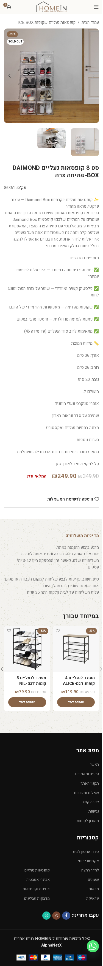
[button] (93, 75)
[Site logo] (52, 7)
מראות (93, 889)
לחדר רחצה (90, 870)
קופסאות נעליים (37, 870)
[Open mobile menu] (96, 6)
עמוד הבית (90, 22)
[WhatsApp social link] (46, 915)
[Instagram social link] (56, 915)
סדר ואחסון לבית (86, 851)
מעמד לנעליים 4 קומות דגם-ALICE (79, 681)
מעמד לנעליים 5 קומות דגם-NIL (31, 681)
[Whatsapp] (93, 946)
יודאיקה (92, 898)
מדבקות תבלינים (37, 898)
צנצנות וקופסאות (36, 889)
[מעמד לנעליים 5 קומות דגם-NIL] (27, 649)
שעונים (93, 879)
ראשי (94, 764)
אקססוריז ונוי (88, 861)
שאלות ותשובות (86, 793)
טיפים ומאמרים (87, 774)
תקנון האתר (89, 783)
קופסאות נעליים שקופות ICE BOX (47, 22)
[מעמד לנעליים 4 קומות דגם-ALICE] (76, 649)
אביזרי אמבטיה (38, 879)
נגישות (93, 811)
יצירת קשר (90, 802)
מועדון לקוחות (88, 821)
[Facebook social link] (66, 915)
